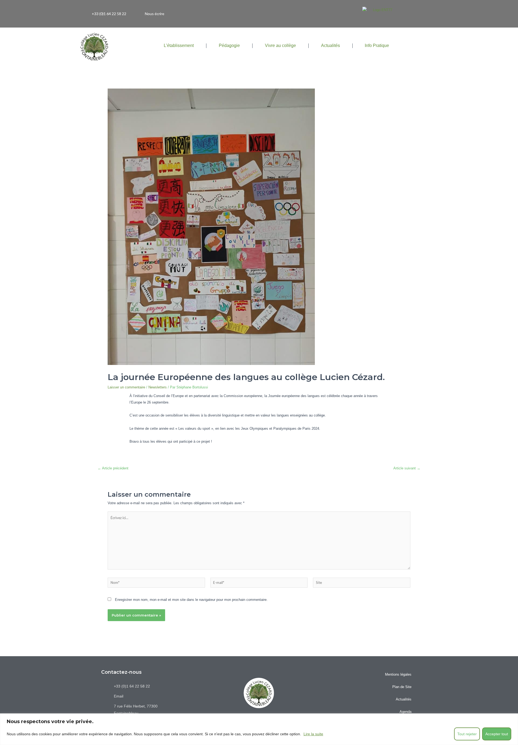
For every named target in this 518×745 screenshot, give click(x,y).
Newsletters (157, 387)
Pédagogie (229, 45)
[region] (259, 729)
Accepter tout (496, 734)
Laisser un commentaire (126, 387)
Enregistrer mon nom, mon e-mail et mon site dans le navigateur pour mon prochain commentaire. (191, 600)
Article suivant (406, 468)
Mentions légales (398, 674)
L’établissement (179, 45)
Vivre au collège (280, 45)
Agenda (405, 712)
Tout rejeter (467, 734)
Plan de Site (401, 687)
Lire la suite (313, 734)
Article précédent (113, 468)
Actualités (330, 45)
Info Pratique (377, 45)
